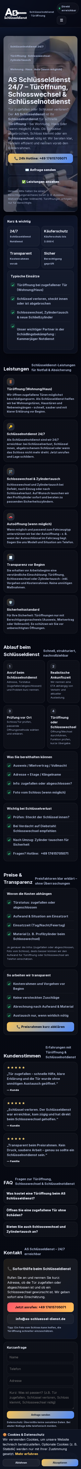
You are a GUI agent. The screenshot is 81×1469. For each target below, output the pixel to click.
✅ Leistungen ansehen (40, 182)
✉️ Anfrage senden (40, 170)
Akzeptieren (60, 1462)
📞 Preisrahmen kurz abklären (41, 1027)
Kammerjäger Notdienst (35, 339)
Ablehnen (21, 1462)
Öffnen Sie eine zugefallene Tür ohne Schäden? (36, 1212)
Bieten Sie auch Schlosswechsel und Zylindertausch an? (36, 1229)
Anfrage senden (40, 1414)
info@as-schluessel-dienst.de (40, 1319)
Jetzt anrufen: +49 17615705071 (40, 1307)
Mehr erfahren (26, 1454)
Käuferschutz (56, 231)
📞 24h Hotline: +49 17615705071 (40, 158)
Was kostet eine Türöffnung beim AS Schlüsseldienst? (35, 1195)
